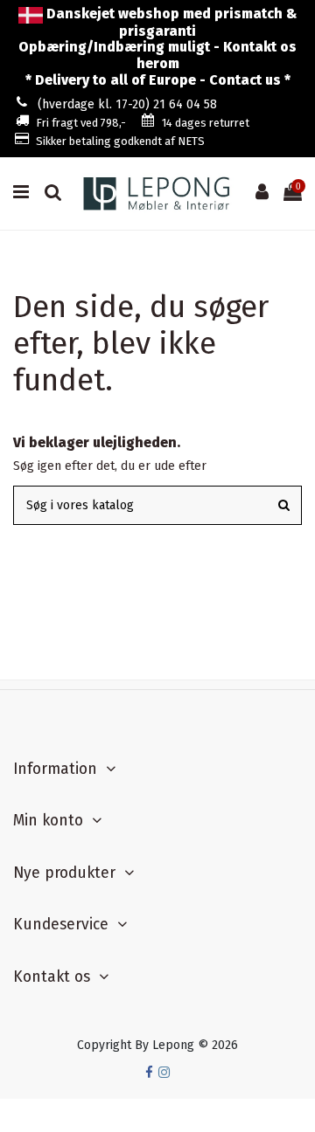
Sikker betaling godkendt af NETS (120, 141)
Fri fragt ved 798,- (81, 122)
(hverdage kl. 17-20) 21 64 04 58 (127, 104)
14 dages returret (205, 122)
